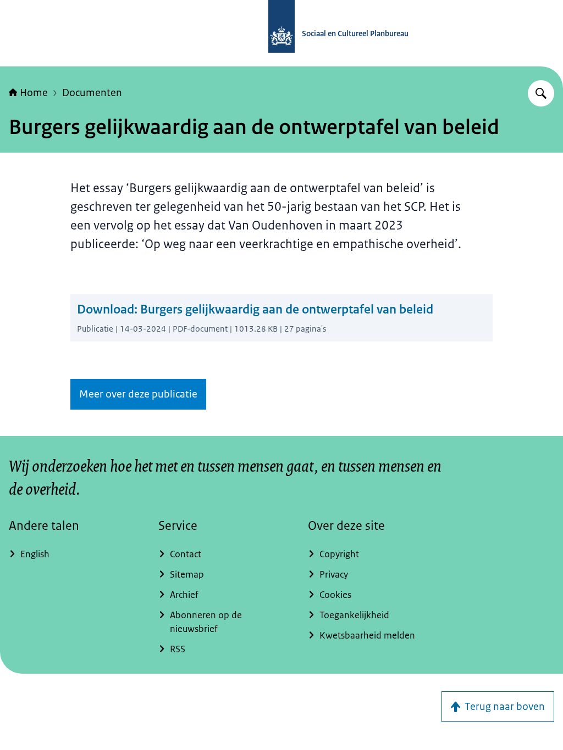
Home (34, 92)
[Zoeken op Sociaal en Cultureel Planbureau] (541, 93)
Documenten (92, 92)
